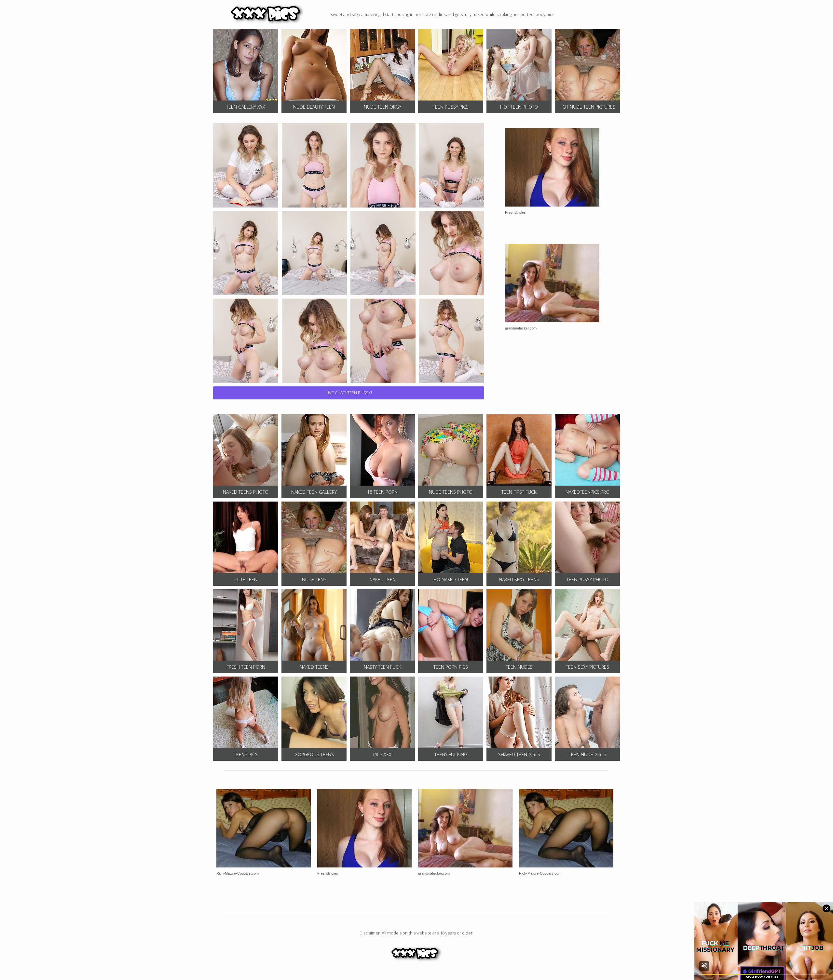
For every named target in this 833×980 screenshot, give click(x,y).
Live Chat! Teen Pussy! (349, 393)
